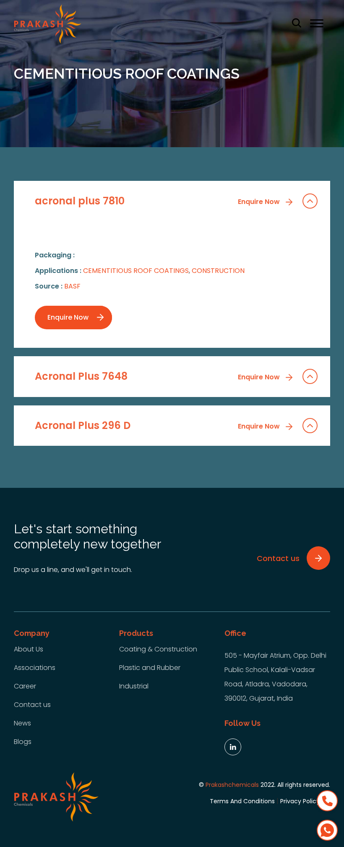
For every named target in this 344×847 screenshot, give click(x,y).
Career (25, 686)
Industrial (134, 686)
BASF (72, 286)
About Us (28, 649)
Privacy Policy (300, 801)
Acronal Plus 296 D (158, 425)
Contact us (32, 704)
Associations (34, 667)
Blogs (22, 741)
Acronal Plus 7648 (158, 376)
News (22, 723)
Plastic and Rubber (149, 667)
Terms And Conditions (242, 801)
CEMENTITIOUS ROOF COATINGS (136, 270)
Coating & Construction (158, 649)
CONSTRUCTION (218, 270)
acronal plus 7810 (158, 201)
